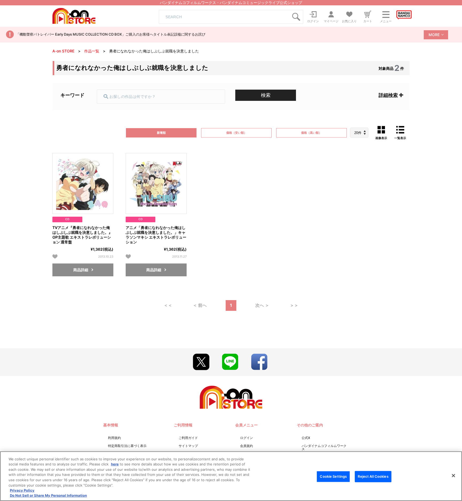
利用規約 (114, 438)
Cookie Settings (333, 476)
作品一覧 (91, 51)
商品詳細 (80, 269)
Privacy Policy (22, 490)
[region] (231, 476)
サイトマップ (188, 446)
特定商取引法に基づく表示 (127, 446)
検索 (266, 95)
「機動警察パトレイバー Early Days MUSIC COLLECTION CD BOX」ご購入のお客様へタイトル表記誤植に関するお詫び (110, 34)
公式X (306, 438)
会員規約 (246, 446)
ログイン (246, 438)
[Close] (453, 475)
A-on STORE (63, 51)
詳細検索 (388, 95)
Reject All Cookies (373, 476)
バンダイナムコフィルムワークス (324, 447)
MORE (434, 34)
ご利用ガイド (188, 438)
